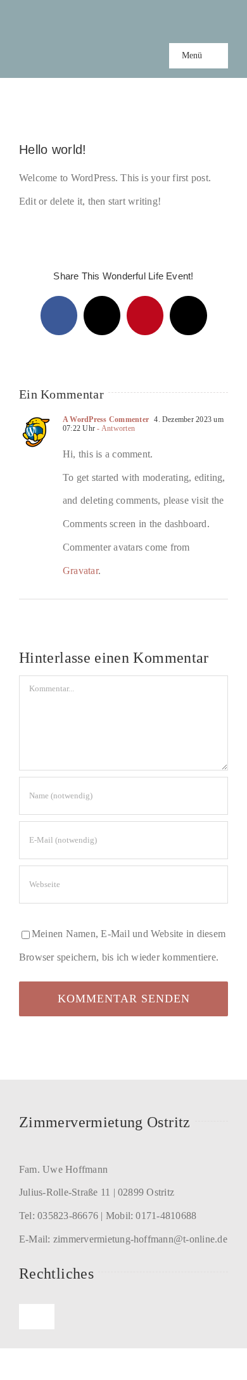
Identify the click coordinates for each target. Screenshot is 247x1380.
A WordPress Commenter (106, 419)
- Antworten (115, 428)
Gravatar (80, 570)
